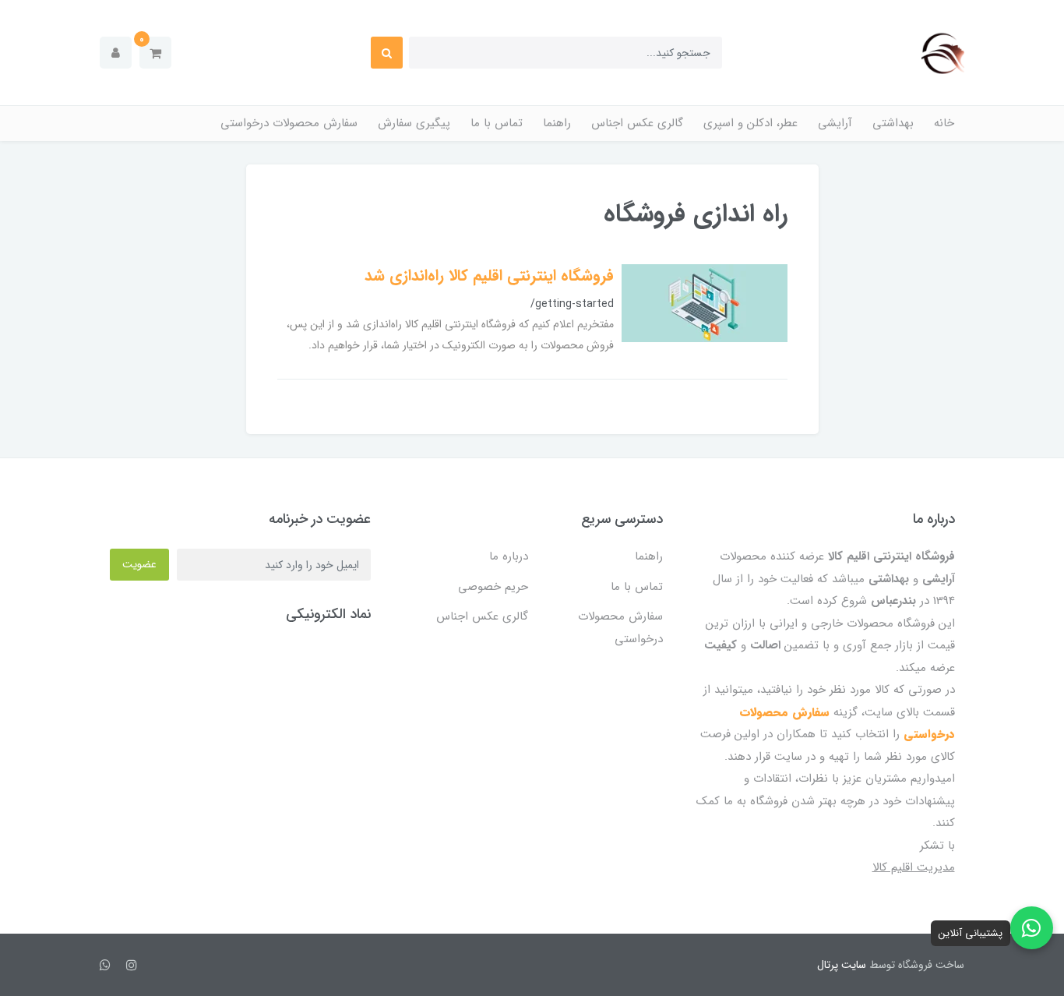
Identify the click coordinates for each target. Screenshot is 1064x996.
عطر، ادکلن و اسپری (750, 123)
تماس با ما (496, 123)
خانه (944, 123)
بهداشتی (893, 123)
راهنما (557, 123)
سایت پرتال (841, 964)
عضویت (139, 564)
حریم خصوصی (493, 586)
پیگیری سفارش (414, 123)
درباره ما (508, 556)
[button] (155, 53)
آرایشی (835, 123)
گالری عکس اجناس (637, 123)
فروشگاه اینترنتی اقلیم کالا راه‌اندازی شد (489, 275)
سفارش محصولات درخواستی (289, 123)
